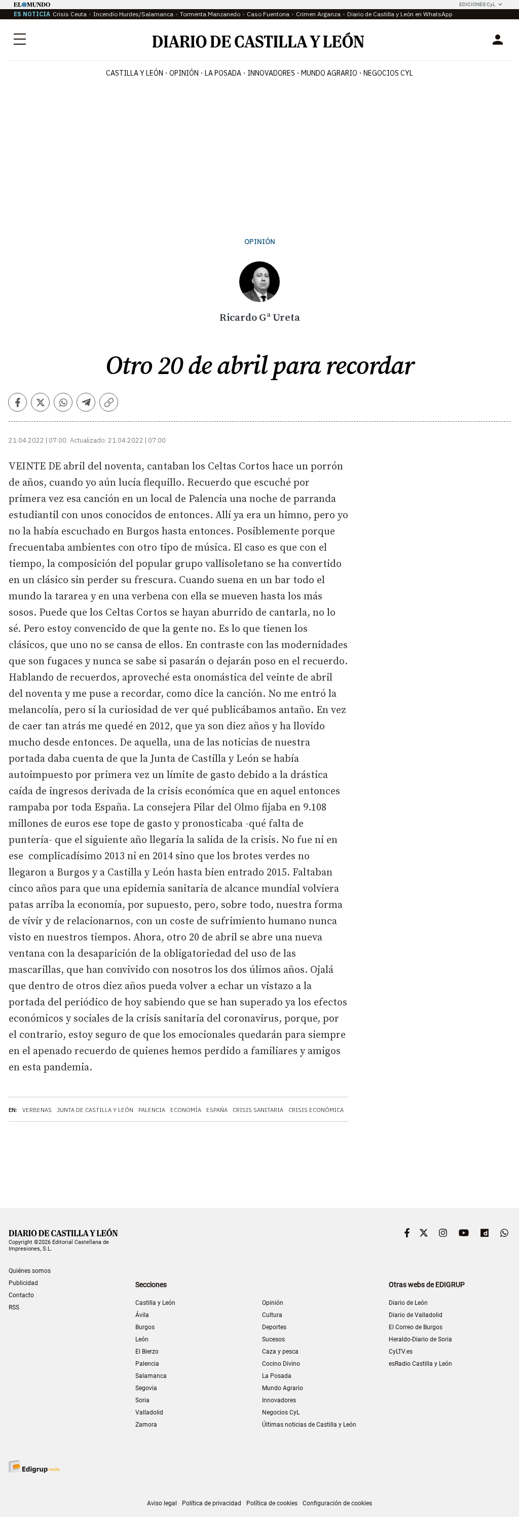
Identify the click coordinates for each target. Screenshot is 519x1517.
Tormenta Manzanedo (210, 14)
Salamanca (151, 1375)
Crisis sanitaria (258, 1110)
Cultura (272, 1315)
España (217, 1110)
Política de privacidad (211, 1503)
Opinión (184, 73)
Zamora (146, 1424)
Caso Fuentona (268, 14)
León (142, 1339)
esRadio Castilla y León (420, 1363)
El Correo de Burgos (415, 1327)
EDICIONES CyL (477, 4)
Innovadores (271, 73)
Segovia (146, 1388)
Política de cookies (272, 1503)
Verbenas (37, 1110)
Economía (185, 1110)
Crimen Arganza (318, 14)
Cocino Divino (281, 1363)
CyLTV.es (401, 1351)
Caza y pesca (280, 1351)
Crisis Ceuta (70, 14)
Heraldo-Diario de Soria (420, 1339)
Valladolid (149, 1412)
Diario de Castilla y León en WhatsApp (400, 14)
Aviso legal (162, 1503)
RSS (14, 1307)
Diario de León (408, 1302)
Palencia (151, 1110)
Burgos (145, 1327)
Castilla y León (134, 73)
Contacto (21, 1295)
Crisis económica (316, 1110)
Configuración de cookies (337, 1503)
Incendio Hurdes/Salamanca (133, 14)
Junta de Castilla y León (95, 1110)
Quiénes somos (30, 1270)
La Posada (223, 73)
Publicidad (23, 1283)
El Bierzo (147, 1351)
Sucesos (273, 1339)
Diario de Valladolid (415, 1315)
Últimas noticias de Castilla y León (309, 1424)
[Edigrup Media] (34, 1466)
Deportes (274, 1327)
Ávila (142, 1315)
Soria (142, 1400)
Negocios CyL (388, 73)
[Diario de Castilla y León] (258, 40)
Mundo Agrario (329, 73)
